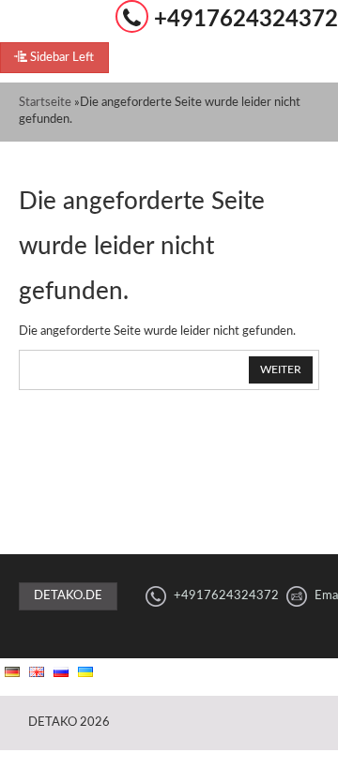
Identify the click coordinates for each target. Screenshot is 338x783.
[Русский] (61, 672)
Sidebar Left (60, 58)
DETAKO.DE (68, 596)
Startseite (45, 103)
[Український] (85, 672)
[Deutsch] (12, 672)
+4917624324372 (246, 19)
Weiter (280, 369)
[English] (36, 672)
